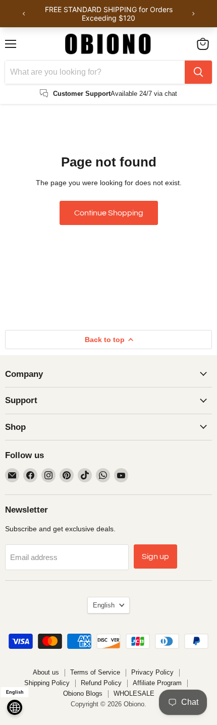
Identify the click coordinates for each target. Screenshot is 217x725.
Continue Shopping (108, 213)
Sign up (155, 556)
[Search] (198, 72)
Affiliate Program (157, 683)
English (104, 605)
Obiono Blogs (82, 693)
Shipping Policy (47, 683)
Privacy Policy (152, 672)
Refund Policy (101, 683)
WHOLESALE (134, 693)
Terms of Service (95, 672)
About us (46, 672)
